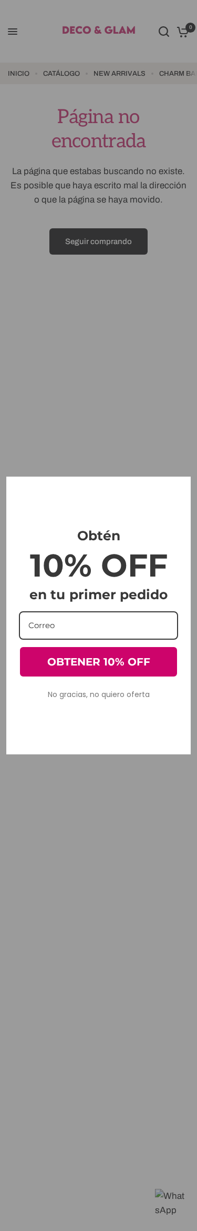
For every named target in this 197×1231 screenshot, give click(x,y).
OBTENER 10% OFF (98, 661)
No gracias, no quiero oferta (99, 694)
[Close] (178, 489)
